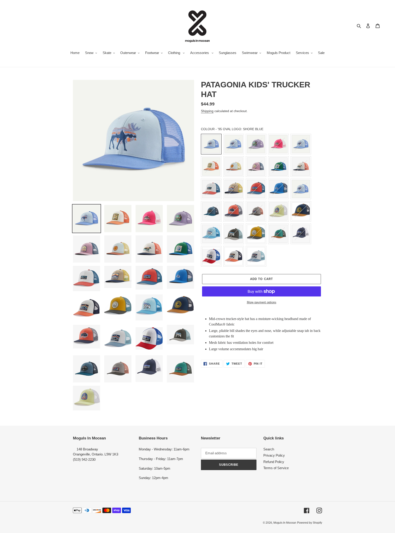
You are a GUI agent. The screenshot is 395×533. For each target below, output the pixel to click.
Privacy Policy (274, 455)
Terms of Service (276, 468)
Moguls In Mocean (284, 522)
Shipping (207, 111)
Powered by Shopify (309, 522)
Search (268, 449)
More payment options (261, 302)
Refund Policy (273, 462)
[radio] (211, 144)
